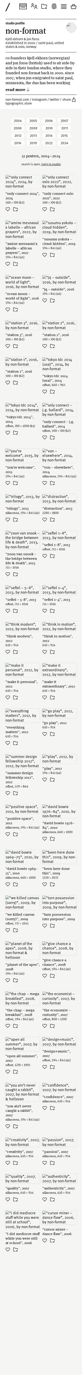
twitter (54, 99)
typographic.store (18, 103)
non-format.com (17, 99)
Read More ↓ (17, 89)
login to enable (51, 164)
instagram (39, 99)
